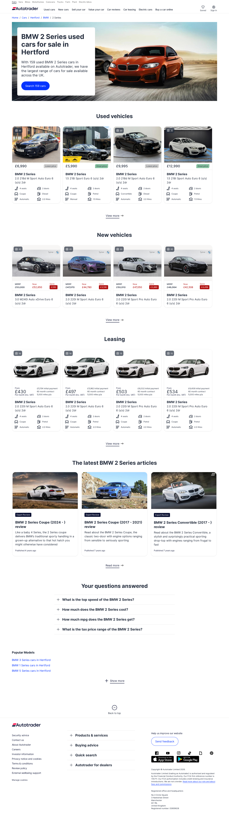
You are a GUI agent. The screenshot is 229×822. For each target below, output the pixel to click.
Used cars (49, 9)
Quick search (86, 755)
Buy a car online (164, 9)
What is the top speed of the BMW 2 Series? (98, 600)
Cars (24, 17)
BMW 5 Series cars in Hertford (31, 670)
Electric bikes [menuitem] (85, 2)
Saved (203, 10)
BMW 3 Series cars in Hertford (31, 660)
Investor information (23, 754)
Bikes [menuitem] (27, 2)
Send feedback (164, 741)
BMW (46, 17)
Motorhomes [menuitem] (38, 2)
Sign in (214, 10)
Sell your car (78, 9)
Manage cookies (19, 780)
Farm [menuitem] (67, 2)
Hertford (35, 17)
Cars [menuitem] (14, 2)
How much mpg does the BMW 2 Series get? (98, 619)
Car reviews (113, 9)
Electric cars (145, 9)
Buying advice (86, 745)
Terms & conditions (22, 763)
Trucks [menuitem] (60, 2)
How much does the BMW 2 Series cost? (95, 610)
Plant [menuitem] (74, 2)
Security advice (20, 735)
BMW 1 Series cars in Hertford (31, 665)
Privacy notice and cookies (26, 758)
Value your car (96, 9)
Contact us (18, 740)
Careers (16, 749)
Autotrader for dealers (93, 765)
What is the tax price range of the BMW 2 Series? (102, 629)
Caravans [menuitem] (50, 2)
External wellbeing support (26, 772)
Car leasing (129, 9)
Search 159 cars (35, 86)
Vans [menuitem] (20, 2)
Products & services (91, 735)
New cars (63, 9)
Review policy (19, 768)
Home (15, 17)
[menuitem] (49, 9)
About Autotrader (21, 744)
